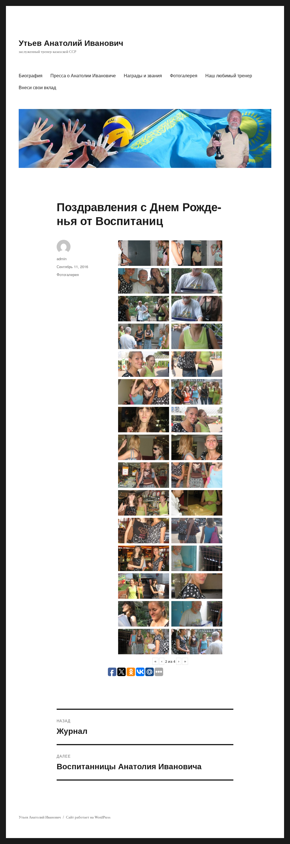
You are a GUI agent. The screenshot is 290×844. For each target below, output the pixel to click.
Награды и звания (143, 75)
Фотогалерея (183, 75)
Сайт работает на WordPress (88, 817)
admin (62, 258)
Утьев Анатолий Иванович (71, 42)
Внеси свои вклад (37, 87)
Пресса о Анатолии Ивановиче (83, 75)
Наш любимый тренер (228, 75)
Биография (30, 75)
